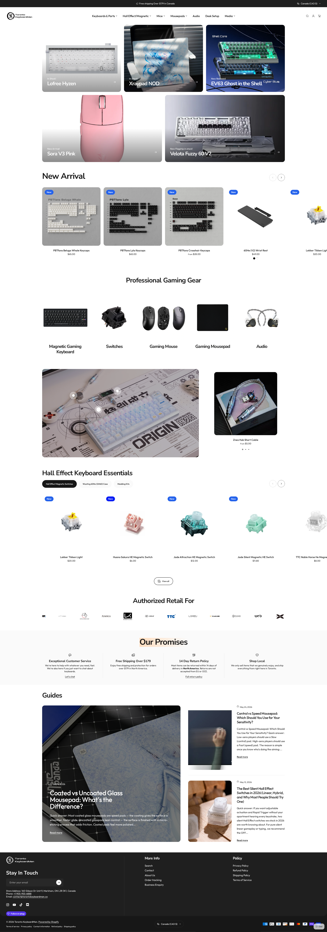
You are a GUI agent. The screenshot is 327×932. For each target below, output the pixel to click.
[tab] (59, 484)
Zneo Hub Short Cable (245, 439)
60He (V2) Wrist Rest (256, 250)
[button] (99, 410)
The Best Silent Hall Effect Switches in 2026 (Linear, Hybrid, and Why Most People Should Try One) (260, 795)
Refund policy (56, 926)
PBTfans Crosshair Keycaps (194, 250)
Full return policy (193, 676)
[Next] (281, 177)
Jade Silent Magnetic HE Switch (256, 557)
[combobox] (309, 3)
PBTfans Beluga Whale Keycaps (71, 250)
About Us (150, 875)
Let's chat (70, 676)
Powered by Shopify (48, 921)
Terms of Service (242, 880)
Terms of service (12, 926)
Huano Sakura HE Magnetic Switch (133, 557)
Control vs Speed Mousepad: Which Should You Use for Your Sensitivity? (258, 717)
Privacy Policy (240, 865)
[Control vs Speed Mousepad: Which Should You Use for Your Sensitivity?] (210, 737)
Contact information (41, 926)
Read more (56, 832)
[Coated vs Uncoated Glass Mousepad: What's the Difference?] (111, 773)
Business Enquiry (154, 884)
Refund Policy (240, 870)
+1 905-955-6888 (22, 893)
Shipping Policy (241, 875)
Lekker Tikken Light (71, 557)
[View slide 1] (242, 449)
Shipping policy (70, 926)
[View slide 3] (248, 449)
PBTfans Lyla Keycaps (132, 250)
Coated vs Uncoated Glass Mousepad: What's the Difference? (86, 799)
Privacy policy (26, 926)
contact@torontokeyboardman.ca (30, 896)
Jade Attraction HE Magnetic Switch (194, 557)
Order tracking (153, 880)
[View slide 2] (245, 449)
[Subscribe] (58, 882)
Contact (149, 870)
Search (149, 865)
